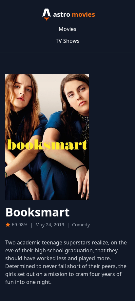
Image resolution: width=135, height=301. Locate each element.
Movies (67, 29)
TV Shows (68, 40)
